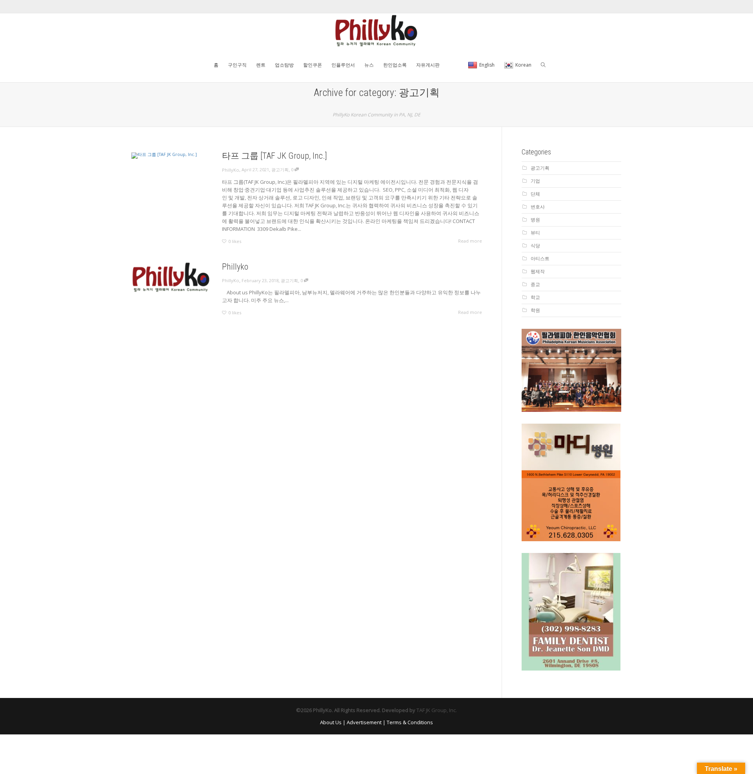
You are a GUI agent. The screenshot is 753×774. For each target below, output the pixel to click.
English (487, 65)
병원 (535, 219)
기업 (535, 181)
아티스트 (540, 258)
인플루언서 (343, 65)
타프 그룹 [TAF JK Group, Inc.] (274, 156)
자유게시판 (428, 65)
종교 (535, 284)
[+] (170, 155)
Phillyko (235, 267)
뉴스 (369, 65)
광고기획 (280, 169)
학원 (535, 310)
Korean (523, 65)
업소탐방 (284, 65)
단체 (535, 193)
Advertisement (364, 722)
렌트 (261, 65)
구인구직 (237, 65)
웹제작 (538, 271)
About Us (331, 722)
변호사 (538, 206)
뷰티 (535, 232)
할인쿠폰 (312, 65)
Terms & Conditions (410, 722)
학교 (535, 297)
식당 (535, 245)
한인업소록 (395, 65)
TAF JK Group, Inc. (437, 710)
